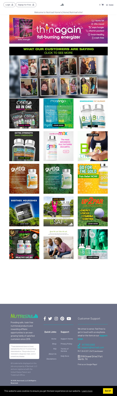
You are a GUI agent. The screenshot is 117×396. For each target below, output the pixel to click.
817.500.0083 (88, 344)
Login (8, 5)
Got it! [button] (108, 391)
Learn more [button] (87, 390)
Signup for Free (25, 5)
